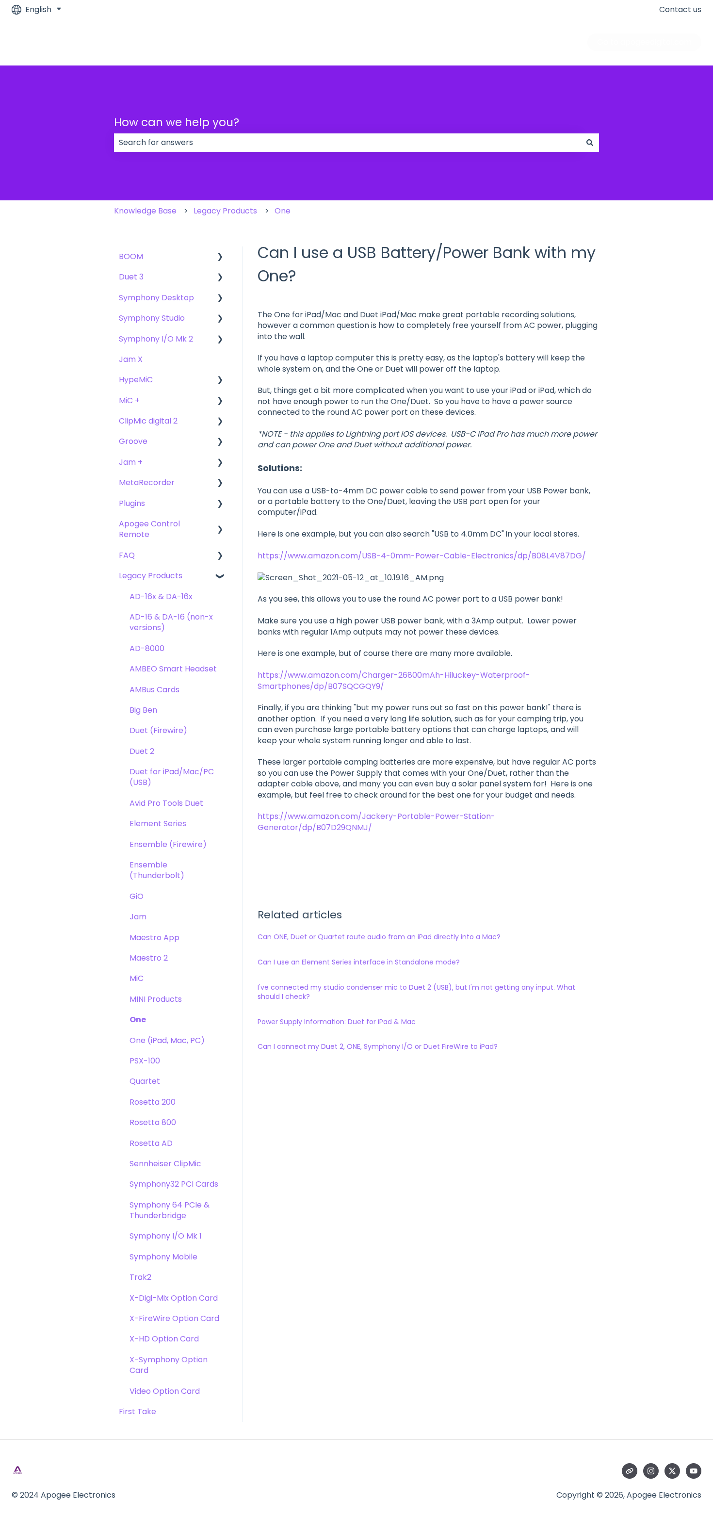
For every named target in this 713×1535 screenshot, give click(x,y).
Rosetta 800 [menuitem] (153, 1122)
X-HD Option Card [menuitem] (164, 1338)
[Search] (590, 142)
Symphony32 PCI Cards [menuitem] (174, 1184)
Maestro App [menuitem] (154, 937)
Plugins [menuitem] (132, 503)
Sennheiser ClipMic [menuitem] (165, 1163)
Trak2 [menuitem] (140, 1277)
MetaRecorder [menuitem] (147, 482)
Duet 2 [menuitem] (142, 751)
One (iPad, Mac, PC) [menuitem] (167, 1040)
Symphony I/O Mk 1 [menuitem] (166, 1235)
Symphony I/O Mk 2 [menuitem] (156, 338)
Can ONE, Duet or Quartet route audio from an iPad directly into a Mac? (379, 937)
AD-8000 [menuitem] (147, 648)
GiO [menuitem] (137, 896)
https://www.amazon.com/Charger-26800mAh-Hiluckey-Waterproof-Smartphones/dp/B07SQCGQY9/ (394, 680)
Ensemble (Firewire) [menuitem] (168, 844)
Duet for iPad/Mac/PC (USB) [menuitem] (172, 777)
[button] (220, 257)
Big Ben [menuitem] (143, 710)
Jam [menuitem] (138, 916)
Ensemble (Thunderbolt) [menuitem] (157, 870)
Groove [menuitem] (133, 441)
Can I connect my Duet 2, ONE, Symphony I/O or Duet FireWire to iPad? (378, 1046)
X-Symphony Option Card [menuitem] (169, 1365)
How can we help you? (176, 122)
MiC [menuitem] (137, 978)
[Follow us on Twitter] (672, 1471)
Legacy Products (225, 210)
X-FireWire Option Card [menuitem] (174, 1318)
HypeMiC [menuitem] (136, 379)
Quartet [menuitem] (145, 1081)
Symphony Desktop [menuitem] (156, 297)
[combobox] (347, 142)
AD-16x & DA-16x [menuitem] (161, 596)
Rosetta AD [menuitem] (151, 1143)
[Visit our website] (629, 1471)
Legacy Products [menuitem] (150, 575)
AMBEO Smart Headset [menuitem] (173, 668)
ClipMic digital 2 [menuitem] (148, 420)
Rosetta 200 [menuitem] (153, 1102)
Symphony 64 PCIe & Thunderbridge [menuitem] (170, 1210)
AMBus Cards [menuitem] (154, 689)
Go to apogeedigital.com (644, 42)
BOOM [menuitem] (131, 256)
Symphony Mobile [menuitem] (163, 1256)
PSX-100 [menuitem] (145, 1060)
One (283, 210)
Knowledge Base (145, 210)
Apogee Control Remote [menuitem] (149, 529)
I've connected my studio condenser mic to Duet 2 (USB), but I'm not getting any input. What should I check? (416, 992)
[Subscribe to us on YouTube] (693, 1471)
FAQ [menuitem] (127, 555)
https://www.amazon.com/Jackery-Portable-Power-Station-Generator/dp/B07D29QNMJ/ (376, 822)
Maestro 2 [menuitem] (149, 957)
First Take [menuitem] (137, 1411)
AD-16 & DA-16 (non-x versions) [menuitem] (171, 622)
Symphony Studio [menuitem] (152, 318)
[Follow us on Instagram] (651, 1471)
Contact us (680, 9)
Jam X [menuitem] (131, 359)
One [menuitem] (138, 1019)
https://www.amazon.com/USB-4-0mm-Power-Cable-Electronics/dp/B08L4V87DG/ (422, 555)
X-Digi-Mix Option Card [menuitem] (174, 1298)
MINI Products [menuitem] (156, 999)
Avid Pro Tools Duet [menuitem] (166, 803)
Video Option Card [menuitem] (165, 1391)
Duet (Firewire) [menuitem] (158, 730)
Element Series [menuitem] (158, 823)
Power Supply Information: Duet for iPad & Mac (337, 1022)
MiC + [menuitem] (129, 400)
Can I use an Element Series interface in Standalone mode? (359, 962)
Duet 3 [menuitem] (131, 276)
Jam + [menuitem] (131, 462)
